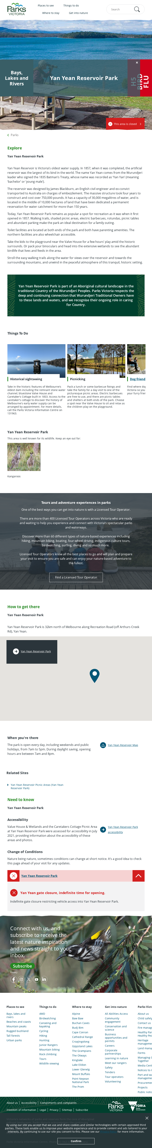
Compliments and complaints (58, 1103)
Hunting (44, 1040)
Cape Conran (80, 1032)
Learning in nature (116, 1058)
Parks (15, 135)
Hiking (43, 1035)
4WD (42, 1013)
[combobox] (125, 9)
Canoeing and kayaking (48, 1024)
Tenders (110, 1072)
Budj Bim (77, 1027)
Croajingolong (80, 1041)
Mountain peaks (16, 1026)
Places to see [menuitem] (46, 5)
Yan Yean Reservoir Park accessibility (123, 829)
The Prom (78, 1086)
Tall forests (13, 1035)
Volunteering (113, 1081)
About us (12, 1103)
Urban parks (14, 1040)
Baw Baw (77, 1018)
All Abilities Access (116, 1013)
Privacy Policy (108, 1131)
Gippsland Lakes (82, 1046)
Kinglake (77, 1060)
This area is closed (125, 124)
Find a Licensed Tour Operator (76, 577)
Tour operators (114, 1077)
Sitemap (67, 1110)
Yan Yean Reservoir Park (36, 651)
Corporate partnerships (113, 1052)
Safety (109, 1067)
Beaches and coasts (18, 1021)
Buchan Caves (81, 1023)
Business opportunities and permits (116, 1038)
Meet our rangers (116, 1063)
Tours (42, 1059)
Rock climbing (48, 1054)
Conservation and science (116, 1028)
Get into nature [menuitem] (78, 13)
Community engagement (112, 1020)
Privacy (13, 972)
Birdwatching (47, 1018)
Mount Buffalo (81, 1074)
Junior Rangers (48, 1045)
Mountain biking (49, 1049)
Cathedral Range (82, 1037)
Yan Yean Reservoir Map (123, 745)
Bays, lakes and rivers (15, 1015)
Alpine (76, 1013)
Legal (43, 1110)
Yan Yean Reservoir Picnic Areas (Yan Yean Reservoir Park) (37, 786)
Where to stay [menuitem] (50, 13)
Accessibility (29, 1103)
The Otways (79, 1055)
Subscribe (22, 966)
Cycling (43, 1031)
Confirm (76, 1141)
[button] (137, 9)
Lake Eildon (79, 1065)
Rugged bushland (17, 1031)
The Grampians (81, 1051)
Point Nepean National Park (80, 1080)
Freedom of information (21, 1110)
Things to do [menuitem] (71, 5)
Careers (110, 1045)
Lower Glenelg (81, 1069)
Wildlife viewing (49, 1063)
